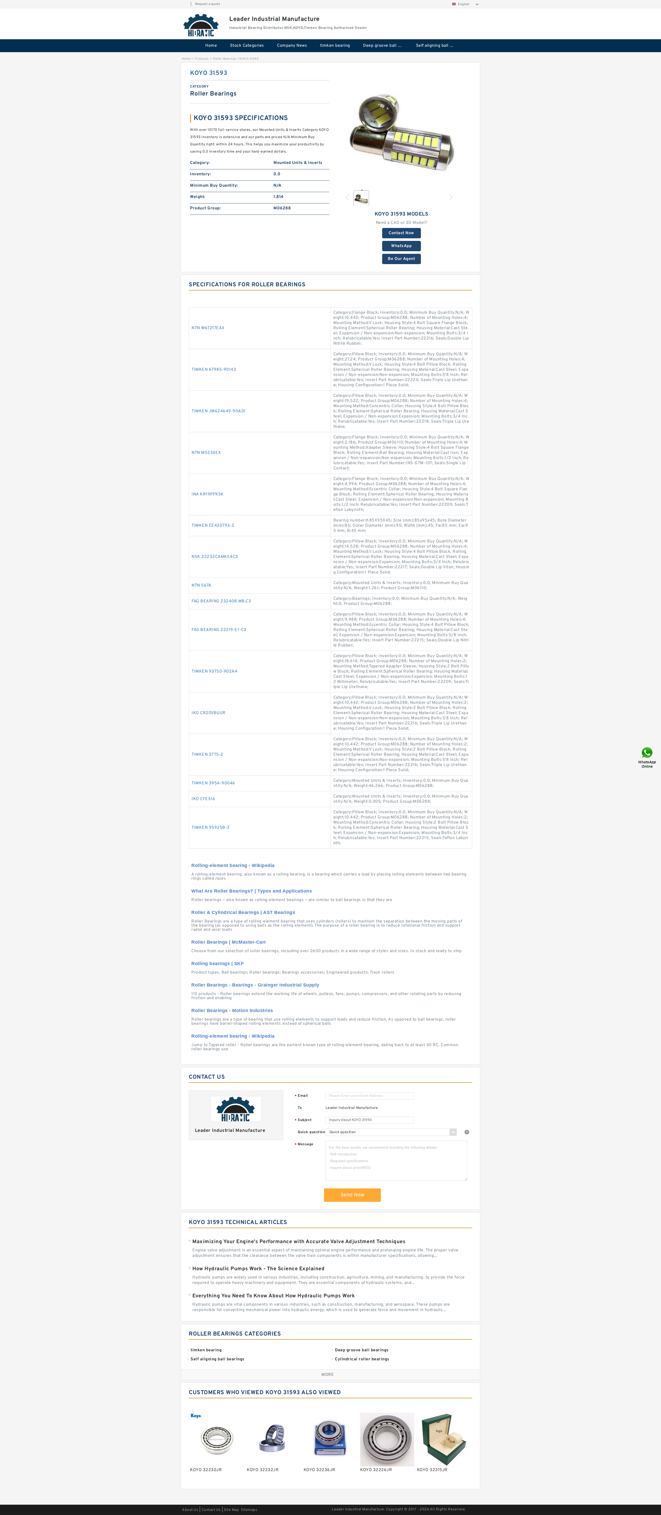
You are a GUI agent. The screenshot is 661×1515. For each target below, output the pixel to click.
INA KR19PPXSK (208, 494)
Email (301, 1096)
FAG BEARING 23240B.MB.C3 (221, 601)
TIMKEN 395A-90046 (213, 783)
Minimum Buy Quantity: (214, 185)
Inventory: (200, 174)
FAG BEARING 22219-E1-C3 (219, 630)
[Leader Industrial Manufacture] (201, 25)
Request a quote (207, 4)
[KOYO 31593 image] (401, 127)
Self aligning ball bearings (439, 45)
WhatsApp (401, 246)
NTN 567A (201, 585)
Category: (200, 162)
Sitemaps (249, 1510)
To (300, 1108)
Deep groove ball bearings (386, 45)
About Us (190, 1510)
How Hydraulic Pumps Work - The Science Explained (258, 1269)
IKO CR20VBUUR (209, 713)
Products (202, 59)
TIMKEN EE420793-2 (213, 525)
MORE (327, 1374)
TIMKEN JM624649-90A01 (219, 411)
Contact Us (211, 1510)
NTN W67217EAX (208, 328)
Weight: (197, 197)
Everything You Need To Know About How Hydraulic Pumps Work (273, 1296)
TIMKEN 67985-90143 (214, 369)
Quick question (311, 1132)
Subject (303, 1120)
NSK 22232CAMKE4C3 (215, 556)
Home (211, 45)
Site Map (231, 1510)
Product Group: (205, 208)
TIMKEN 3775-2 (207, 754)
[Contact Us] (647, 757)
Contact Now (401, 233)
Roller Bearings (225, 59)
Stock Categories (247, 45)
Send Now (353, 1195)
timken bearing (335, 45)
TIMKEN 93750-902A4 (214, 671)
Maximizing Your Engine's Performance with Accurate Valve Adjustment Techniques (298, 1241)
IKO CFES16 (203, 799)
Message (304, 1144)
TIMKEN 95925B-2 (211, 827)
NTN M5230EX (206, 452)
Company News (292, 45)
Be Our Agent (401, 259)
